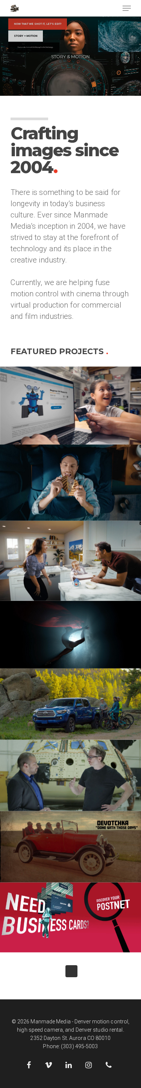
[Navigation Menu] (127, 8)
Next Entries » (71, 971)
